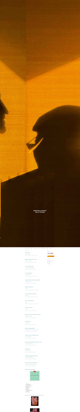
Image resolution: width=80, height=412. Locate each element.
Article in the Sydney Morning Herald (29, 343)
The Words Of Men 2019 (49, 261)
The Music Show (27, 321)
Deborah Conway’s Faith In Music (31, 259)
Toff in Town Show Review (29, 300)
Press (30, 255)
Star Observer (27, 348)
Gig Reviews (31, 303)
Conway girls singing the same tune (31, 355)
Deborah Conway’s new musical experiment (32, 280)
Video (37, 248)
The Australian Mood (28, 273)
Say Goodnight (48, 263)
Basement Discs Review (29, 286)
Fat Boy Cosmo (27, 295)
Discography (43, 248)
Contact (51, 248)
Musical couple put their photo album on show (33, 342)
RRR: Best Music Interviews (28, 274)
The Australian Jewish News (28, 281)
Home (25, 248)
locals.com (51, 251)
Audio (34, 248)
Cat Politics (26, 288)
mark (37, 255)
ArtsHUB (26, 302)
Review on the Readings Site (30, 328)
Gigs (31, 248)
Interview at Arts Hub (28, 307)
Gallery (47, 248)
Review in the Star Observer (28, 350)
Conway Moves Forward (29, 266)
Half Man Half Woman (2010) (30, 369)
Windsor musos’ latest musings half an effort (33, 314)
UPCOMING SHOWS (51, 256)
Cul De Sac (48, 262)
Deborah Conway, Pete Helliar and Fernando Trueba (31, 364)
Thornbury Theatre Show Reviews (30, 293)
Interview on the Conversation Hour (31, 362)
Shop (39, 248)
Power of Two (27, 252)
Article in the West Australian (28, 336)
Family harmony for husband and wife (31, 335)
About (28, 248)
